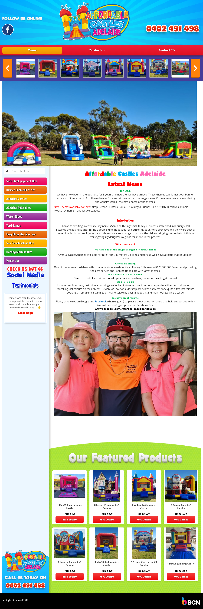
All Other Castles (16, 199)
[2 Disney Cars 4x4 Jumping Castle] (69, 68)
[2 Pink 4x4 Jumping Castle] (114, 68)
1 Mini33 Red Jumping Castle (107, 564)
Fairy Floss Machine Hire (21, 234)
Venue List (12, 261)
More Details (69, 519)
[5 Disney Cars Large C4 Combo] (158, 68)
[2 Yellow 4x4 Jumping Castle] (136, 68)
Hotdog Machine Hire (19, 252)
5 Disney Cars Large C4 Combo (144, 564)
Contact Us (167, 50)
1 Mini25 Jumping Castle (181, 563)
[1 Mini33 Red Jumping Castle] (47, 68)
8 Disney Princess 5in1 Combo (106, 506)
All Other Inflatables (18, 207)
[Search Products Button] (7, 171)
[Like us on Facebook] (7, 29)
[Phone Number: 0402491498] (25, 586)
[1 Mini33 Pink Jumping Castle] (25, 68)
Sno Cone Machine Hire (20, 243)
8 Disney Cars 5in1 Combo (181, 506)
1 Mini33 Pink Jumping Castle (69, 506)
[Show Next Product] (195, 68)
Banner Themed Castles (20, 190)
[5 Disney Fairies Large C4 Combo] (180, 68)
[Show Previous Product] (8, 68)
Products (96, 50)
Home (32, 50)
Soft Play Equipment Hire (21, 181)
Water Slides (14, 216)
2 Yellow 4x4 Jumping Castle (144, 506)
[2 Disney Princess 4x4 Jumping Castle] (92, 68)
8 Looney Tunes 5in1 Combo (69, 564)
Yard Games (13, 225)
